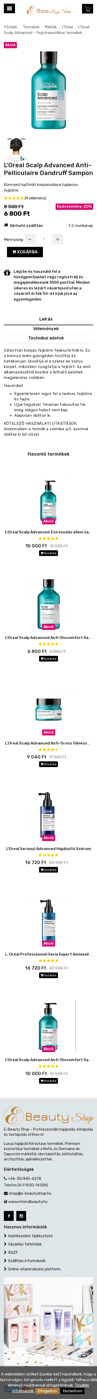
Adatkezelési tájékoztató (30, 1236)
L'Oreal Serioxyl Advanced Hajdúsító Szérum (48, 848)
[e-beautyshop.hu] (48, 10)
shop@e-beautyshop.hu (30, 1193)
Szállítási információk (27, 1260)
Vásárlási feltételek (25, 1244)
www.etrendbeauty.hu (27, 1201)
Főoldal (10, 27)
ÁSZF (13, 1252)
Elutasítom (72, 1391)
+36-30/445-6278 (24, 1178)
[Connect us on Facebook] (9, 1216)
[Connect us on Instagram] (21, 1216)
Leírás (46, 319)
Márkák (50, 27)
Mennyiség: (14, 239)
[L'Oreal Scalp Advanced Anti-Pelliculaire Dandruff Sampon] (48, 86)
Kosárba (27, 251)
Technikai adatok (46, 337)
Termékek (31, 27)
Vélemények (46, 328)
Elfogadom (47, 1391)
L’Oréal (67, 27)
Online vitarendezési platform (34, 1269)
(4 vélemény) (35, 198)
